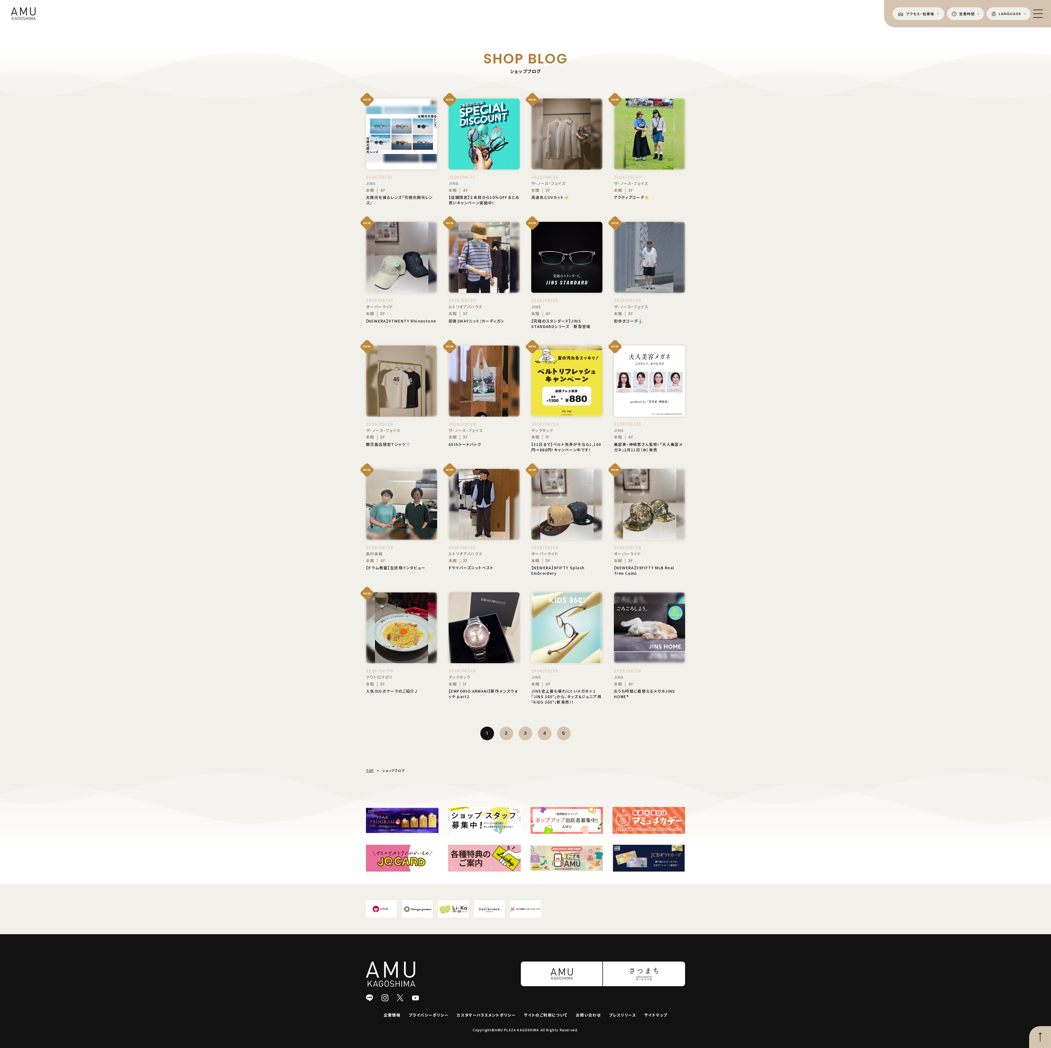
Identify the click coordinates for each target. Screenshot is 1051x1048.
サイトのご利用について (545, 1015)
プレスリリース (622, 1015)
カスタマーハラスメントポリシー (486, 1015)
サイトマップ (655, 1015)
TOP (370, 770)
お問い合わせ (588, 1015)
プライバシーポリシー (429, 1015)
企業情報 (392, 1015)
